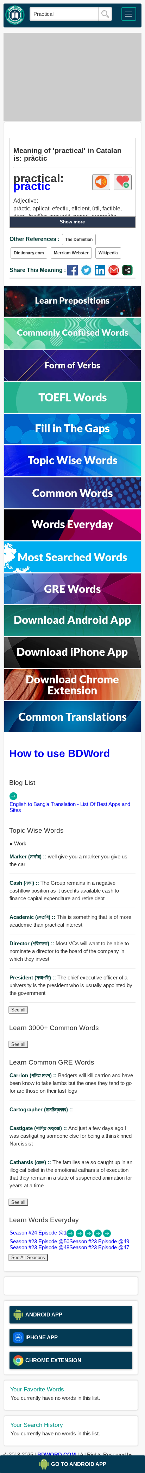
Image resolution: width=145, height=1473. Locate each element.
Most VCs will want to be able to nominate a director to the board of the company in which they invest (69, 951)
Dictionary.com (29, 252)
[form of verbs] (72, 379)
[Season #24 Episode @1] (71, 1235)
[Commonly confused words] (72, 347)
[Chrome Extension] (72, 698)
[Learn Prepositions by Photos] (72, 315)
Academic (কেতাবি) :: (33, 917)
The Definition (79, 239)
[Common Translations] (72, 730)
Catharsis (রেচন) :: (31, 1162)
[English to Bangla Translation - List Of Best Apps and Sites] (13, 798)
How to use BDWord (59, 753)
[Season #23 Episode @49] (89, 1235)
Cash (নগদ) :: (25, 883)
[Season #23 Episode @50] (80, 1235)
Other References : (34, 239)
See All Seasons (28, 1257)
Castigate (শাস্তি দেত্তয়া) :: (39, 1128)
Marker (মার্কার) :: (29, 856)
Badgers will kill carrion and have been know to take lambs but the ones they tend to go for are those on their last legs (71, 1083)
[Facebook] (74, 274)
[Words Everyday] (72, 538)
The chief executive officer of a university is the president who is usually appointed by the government (71, 985)
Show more (72, 221)
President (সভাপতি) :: (33, 977)
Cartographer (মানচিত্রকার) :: (41, 1109)
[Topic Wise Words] (72, 474)
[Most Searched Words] (72, 570)
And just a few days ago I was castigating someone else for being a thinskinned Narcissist (71, 1136)
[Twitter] (88, 274)
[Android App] (72, 634)
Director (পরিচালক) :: (33, 943)
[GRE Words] (72, 602)
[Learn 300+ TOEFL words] (72, 411)
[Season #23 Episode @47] (107, 1235)
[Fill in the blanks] (72, 442)
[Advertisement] (72, 77)
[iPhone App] (72, 666)
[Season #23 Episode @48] (98, 1235)
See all (18, 1009)
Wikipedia (108, 252)
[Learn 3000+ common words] (72, 506)
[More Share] (127, 274)
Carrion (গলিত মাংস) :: (34, 1075)
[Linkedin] (101, 274)
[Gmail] (115, 274)
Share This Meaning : (38, 270)
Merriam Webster (71, 252)
